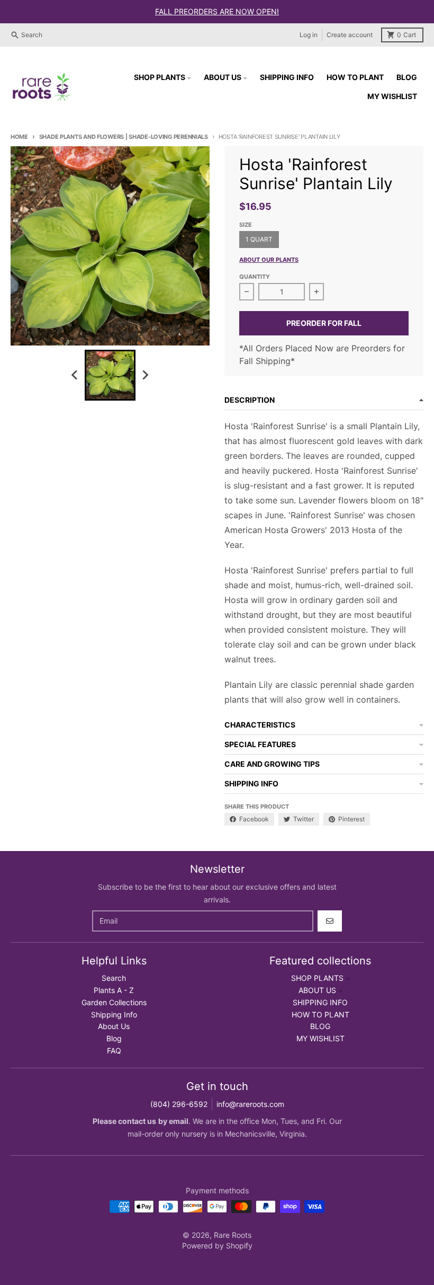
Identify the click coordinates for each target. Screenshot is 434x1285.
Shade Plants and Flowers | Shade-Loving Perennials (123, 136)
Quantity (254, 276)
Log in (309, 35)
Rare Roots (232, 1234)
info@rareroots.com (250, 1104)
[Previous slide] (75, 375)
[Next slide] (145, 375)
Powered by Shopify (217, 1245)
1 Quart (259, 239)
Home (19, 136)
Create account (350, 35)
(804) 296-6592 (178, 1104)
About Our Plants (269, 259)
